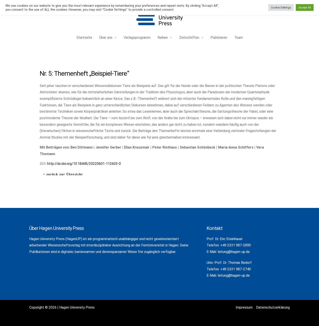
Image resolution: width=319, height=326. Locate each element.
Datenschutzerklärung (273, 307)
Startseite (84, 37)
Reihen (163, 37)
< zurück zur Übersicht (63, 174)
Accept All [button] (304, 7)
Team (238, 37)
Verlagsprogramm (137, 37)
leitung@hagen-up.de (234, 252)
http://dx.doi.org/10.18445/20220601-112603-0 (84, 164)
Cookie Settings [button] (281, 7)
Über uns (105, 37)
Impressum (244, 307)
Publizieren (218, 37)
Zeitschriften (189, 37)
